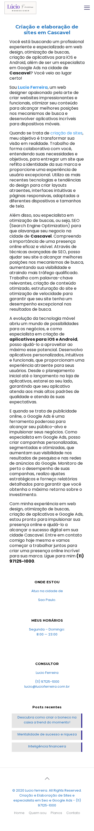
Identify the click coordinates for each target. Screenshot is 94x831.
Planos (56, 812)
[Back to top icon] (47, 778)
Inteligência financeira (47, 746)
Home (19, 812)
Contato (73, 812)
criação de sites (66, 133)
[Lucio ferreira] (20, 7)
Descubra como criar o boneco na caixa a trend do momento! (47, 720)
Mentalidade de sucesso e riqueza (47, 734)
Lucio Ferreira (33, 87)
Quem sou (37, 812)
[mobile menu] (87, 7)
